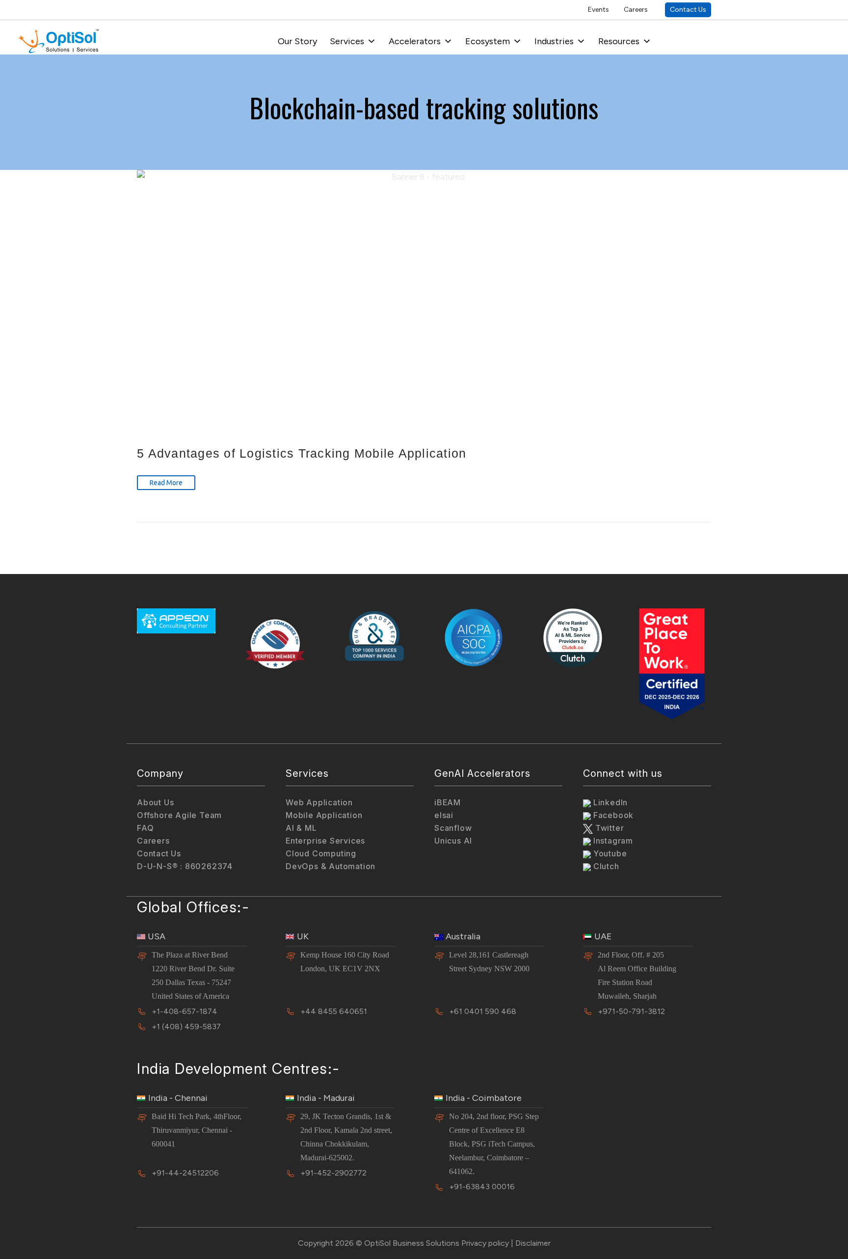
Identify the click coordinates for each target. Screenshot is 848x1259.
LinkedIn (609, 802)
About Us (155, 802)
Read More (166, 483)
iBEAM (447, 802)
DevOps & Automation (330, 866)
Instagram (612, 841)
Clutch (605, 866)
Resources (618, 41)
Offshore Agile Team (179, 815)
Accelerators (415, 41)
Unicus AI (453, 841)
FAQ (145, 828)
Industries (554, 41)
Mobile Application (324, 815)
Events (598, 9)
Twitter (608, 828)
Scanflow (453, 828)
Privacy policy (485, 1243)
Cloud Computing (321, 853)
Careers (636, 9)
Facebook (612, 815)
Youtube (609, 853)
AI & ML (301, 828)
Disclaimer (533, 1243)
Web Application (319, 802)
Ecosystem (487, 41)
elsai (443, 815)
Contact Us (688, 9)
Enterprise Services (325, 841)
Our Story (297, 41)
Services (347, 41)
